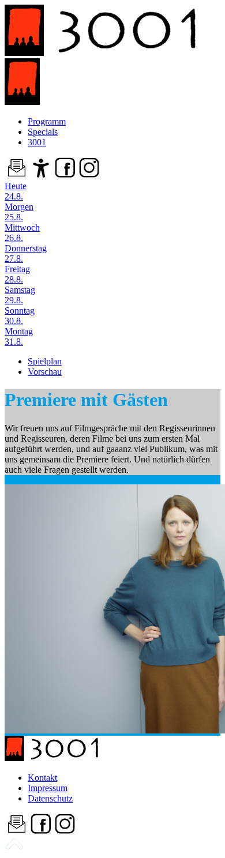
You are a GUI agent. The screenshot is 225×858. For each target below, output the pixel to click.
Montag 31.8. (19, 336)
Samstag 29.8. (20, 295)
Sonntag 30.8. (20, 316)
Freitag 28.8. (17, 274)
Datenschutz (50, 798)
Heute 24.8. (16, 191)
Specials (43, 132)
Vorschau (45, 372)
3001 (37, 142)
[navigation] (14, 848)
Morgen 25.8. (19, 212)
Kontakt (42, 777)
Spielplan (45, 361)
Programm (47, 121)
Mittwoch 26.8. (22, 233)
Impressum (48, 788)
